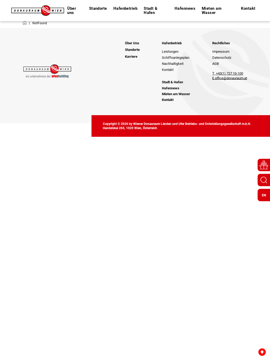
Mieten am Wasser (211, 10)
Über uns (71, 10)
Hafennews (185, 8)
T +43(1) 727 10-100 (227, 73)
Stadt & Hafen (150, 10)
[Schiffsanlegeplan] (264, 165)
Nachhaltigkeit (173, 64)
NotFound (39, 23)
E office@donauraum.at (229, 78)
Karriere (131, 57)
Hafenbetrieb (172, 43)
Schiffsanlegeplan (175, 58)
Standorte (98, 8)
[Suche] (264, 180)
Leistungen (170, 51)
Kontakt (248, 8)
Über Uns (132, 43)
